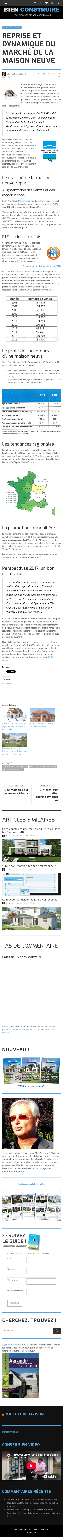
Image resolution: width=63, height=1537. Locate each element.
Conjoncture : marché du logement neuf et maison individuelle (13, 727)
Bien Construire (15, 74)
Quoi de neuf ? (12, 27)
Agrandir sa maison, (11, 1345)
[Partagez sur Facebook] (38, 73)
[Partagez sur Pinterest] (54, 73)
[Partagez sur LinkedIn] (59, 73)
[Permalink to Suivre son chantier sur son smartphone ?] (31, 884)
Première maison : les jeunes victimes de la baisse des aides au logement (14, 751)
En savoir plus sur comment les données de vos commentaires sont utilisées (29, 1030)
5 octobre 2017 (30, 869)
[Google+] (41, 3)
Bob (9, 1503)
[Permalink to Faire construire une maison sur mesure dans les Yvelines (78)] (31, 850)
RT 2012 (52, 657)
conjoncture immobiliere (15, 766)
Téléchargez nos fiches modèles (31, 1184)
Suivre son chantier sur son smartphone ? (29, 866)
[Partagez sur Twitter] (44, 73)
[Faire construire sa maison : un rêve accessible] (42, 715)
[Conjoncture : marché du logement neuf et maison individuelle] (14, 715)
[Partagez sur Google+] (49, 73)
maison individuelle (13, 769)
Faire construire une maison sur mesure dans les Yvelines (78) (31, 830)
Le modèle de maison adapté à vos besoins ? (31, 899)
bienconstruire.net (10, 1432)
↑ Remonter (31, 1532)
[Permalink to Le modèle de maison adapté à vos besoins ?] (31, 918)
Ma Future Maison (24, 1414)
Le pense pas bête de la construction (36, 1510)
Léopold (11, 1510)
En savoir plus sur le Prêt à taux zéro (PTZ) (42, 266)
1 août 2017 (28, 903)
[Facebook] (35, 3)
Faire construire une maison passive (41, 1500)
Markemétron (24, 201)
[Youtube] (52, 3)
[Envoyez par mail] (59, 76)
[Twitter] (46, 3)
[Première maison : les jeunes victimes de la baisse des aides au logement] (14, 740)
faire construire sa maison (43, 766)
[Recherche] (6, 3)
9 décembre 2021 (31, 836)
